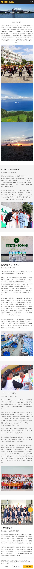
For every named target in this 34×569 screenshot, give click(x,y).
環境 (17, 103)
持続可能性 (26, 12)
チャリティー (17, 142)
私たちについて (17, 12)
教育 (17, 64)
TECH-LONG (8, 12)
